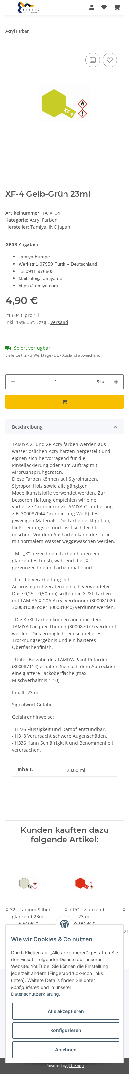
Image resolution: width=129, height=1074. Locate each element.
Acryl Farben (44, 220)
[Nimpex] (28, 7)
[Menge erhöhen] (116, 382)
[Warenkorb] (117, 7)
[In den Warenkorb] (64, 402)
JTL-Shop (76, 1065)
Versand (59, 322)
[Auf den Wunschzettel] (110, 60)
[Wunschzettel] (104, 7)
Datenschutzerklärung (35, 994)
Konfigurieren (65, 1030)
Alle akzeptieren (66, 1011)
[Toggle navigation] (8, 4)
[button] (92, 7)
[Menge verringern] (13, 382)
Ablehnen (66, 1049)
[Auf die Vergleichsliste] (92, 60)
